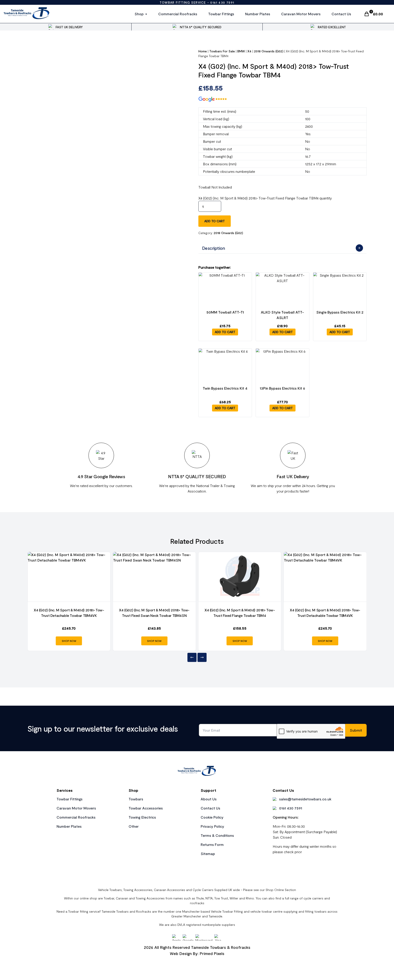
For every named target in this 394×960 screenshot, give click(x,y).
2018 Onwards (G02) (268, 51)
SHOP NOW (69, 640)
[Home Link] (197, 771)
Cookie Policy (212, 817)
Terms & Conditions (217, 835)
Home (202, 51)
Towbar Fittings (221, 14)
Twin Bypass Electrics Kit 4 (225, 388)
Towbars (136, 799)
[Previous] (192, 657)
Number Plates (257, 14)
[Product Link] (69, 577)
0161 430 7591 (222, 2)
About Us (209, 799)
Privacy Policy (212, 826)
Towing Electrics (142, 817)
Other (134, 826)
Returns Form (212, 844)
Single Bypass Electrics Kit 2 (339, 312)
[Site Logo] (27, 14)
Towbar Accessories (146, 808)
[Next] (202, 657)
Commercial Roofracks (177, 14)
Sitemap (208, 853)
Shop (139, 14)
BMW (241, 51)
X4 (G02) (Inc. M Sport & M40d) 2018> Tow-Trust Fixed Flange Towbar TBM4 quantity (265, 198)
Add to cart (214, 221)
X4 (249, 51)
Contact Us (341, 14)
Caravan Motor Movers (301, 14)
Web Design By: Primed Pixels (197, 953)
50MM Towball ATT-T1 (225, 312)
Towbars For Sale (222, 51)
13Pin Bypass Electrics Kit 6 (282, 388)
